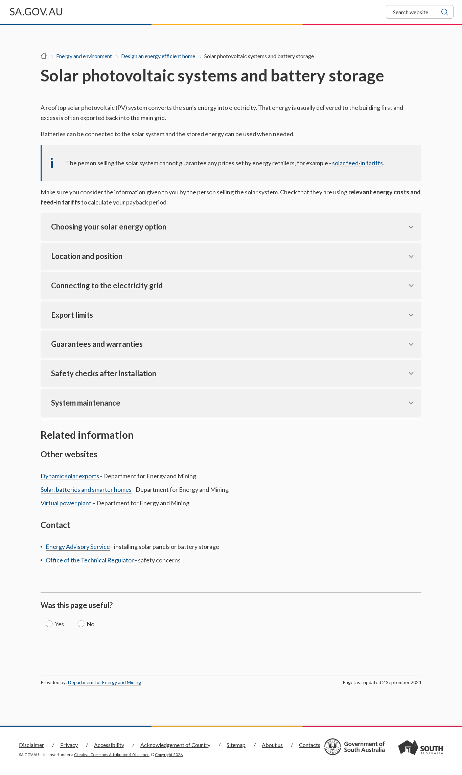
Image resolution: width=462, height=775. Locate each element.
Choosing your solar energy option (108, 226)
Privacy (69, 745)
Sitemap (236, 745)
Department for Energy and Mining (104, 682)
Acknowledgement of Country (175, 745)
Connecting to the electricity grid (107, 285)
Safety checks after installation (103, 373)
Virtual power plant (66, 503)
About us (272, 745)
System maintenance (85, 402)
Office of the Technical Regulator (90, 560)
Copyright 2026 (169, 754)
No (90, 624)
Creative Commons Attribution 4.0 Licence (111, 754)
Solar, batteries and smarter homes (86, 489)
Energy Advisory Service (78, 546)
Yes (59, 624)
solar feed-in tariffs (357, 163)
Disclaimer (31, 745)
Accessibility (109, 745)
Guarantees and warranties (97, 343)
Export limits (72, 314)
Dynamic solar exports (70, 476)
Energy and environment (84, 56)
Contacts (309, 745)
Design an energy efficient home (158, 56)
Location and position (86, 256)
